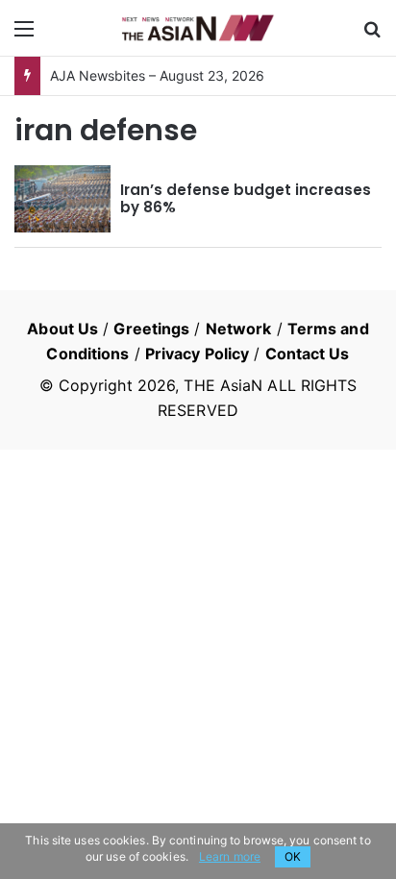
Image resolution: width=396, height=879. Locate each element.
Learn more (229, 856)
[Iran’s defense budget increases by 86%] (62, 198)
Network (239, 328)
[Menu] (24, 35)
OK (293, 856)
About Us (62, 328)
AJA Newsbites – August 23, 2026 (157, 75)
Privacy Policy (197, 353)
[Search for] (372, 35)
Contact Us (307, 353)
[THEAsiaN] (198, 27)
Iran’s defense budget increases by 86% (245, 198)
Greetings (151, 328)
